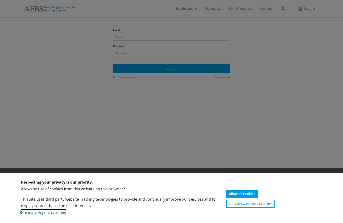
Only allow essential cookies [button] (251, 204)
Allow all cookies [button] (242, 194)
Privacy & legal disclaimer (43, 212)
